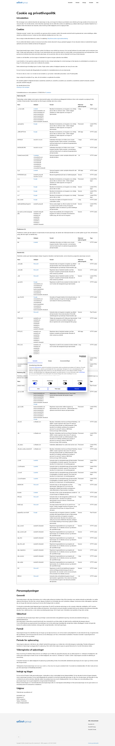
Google (35, 124)
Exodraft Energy (92, 726)
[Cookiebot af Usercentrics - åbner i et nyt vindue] (80, 357)
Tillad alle (76, 388)
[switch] (50, 383)
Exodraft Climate (92, 729)
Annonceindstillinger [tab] (65, 360)
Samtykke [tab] (35, 360)
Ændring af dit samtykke (23, 87)
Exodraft (70, 2)
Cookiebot (48, 92)
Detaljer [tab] (50, 360)
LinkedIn (36, 109)
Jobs (97, 2)
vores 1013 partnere (37, 367)
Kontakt (91, 2)
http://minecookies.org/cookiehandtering (58, 38)
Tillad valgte (57, 388)
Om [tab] (80, 360)
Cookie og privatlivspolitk (93, 743)
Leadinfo (36, 460)
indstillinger (82, 372)
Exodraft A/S (91, 724)
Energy (84, 2)
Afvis (38, 388)
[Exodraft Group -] (22, 2)
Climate (77, 2)
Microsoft (36, 264)
